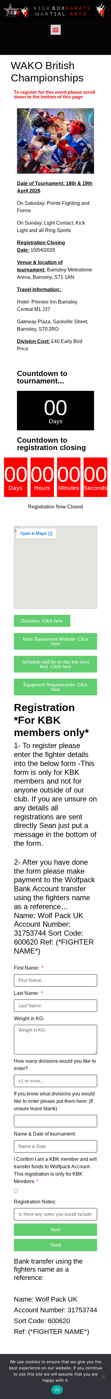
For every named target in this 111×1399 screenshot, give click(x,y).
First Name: (27, 968)
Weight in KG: (29, 1018)
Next (55, 1229)
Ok (57, 1389)
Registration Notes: (35, 1201)
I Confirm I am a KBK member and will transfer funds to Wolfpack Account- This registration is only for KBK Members (55, 1170)
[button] (56, 30)
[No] (103, 1376)
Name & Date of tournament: (45, 1133)
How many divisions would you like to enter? (55, 1064)
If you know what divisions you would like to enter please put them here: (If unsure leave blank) (54, 1101)
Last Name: (27, 993)
